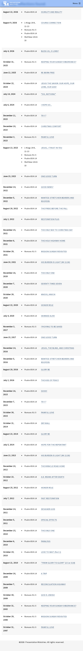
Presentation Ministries (15, 3)
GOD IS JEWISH (48, 595)
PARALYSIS (45, 541)
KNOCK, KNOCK (48, 294)
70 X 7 (43, 115)
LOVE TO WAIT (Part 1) (51, 552)
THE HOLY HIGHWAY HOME (53, 240)
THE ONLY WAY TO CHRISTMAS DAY (57, 230)
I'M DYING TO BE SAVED (51, 326)
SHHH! (44, 391)
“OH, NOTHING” (48, 94)
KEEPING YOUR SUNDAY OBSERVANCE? (58, 62)
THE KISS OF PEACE (50, 380)
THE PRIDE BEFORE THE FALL (54, 208)
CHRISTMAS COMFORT (51, 126)
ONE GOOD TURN (49, 176)
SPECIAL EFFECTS (49, 520)
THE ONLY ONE (48, 273)
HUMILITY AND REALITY (51, 12)
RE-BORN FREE (47, 72)
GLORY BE (45, 369)
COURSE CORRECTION (51, 22)
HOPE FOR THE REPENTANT (53, 444)
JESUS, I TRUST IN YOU (51, 148)
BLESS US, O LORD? (50, 51)
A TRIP (44, 573)
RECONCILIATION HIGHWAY (53, 584)
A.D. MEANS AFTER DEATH (52, 477)
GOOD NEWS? (47, 187)
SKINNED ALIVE (48, 316)
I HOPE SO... (46, 105)
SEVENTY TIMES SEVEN (51, 283)
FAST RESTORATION (50, 498)
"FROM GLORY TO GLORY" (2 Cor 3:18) (58, 563)
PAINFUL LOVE (47, 137)
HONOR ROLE (47, 305)
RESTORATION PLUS (50, 219)
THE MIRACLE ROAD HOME (53, 466)
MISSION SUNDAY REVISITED (54, 251)
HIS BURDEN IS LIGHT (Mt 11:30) (55, 262)
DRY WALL (45, 423)
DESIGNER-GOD (48, 509)
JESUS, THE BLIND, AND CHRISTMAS (57, 348)
